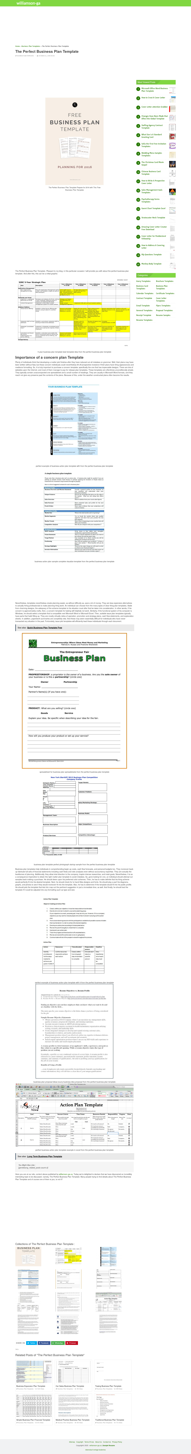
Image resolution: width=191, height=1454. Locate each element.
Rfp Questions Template (151, 254)
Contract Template (144, 298)
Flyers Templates (163, 305)
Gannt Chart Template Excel (153, 208)
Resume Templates (144, 320)
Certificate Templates (165, 293)
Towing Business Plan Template (108, 1386)
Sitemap (72, 1442)
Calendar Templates (144, 293)
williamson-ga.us (66, 1174)
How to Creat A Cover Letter (153, 97)
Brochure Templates (164, 281)
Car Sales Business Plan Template (70, 1386)
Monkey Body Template (151, 264)
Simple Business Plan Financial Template (33, 1420)
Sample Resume (109, 1445)
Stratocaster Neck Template (153, 217)
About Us (98, 1442)
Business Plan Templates (25, 56)
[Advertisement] (93, 26)
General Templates (144, 310)
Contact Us (107, 1442)
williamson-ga (28, 3)
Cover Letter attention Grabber (154, 107)
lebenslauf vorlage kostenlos (95, 1450)
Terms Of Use (89, 1442)
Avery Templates (143, 281)
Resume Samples (163, 315)
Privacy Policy (117, 1442)
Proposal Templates (164, 310)
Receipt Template (143, 315)
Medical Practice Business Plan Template (73, 1420)
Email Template (143, 305)
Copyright (79, 1442)
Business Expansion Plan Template (30, 1386)
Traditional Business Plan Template (109, 1420)
